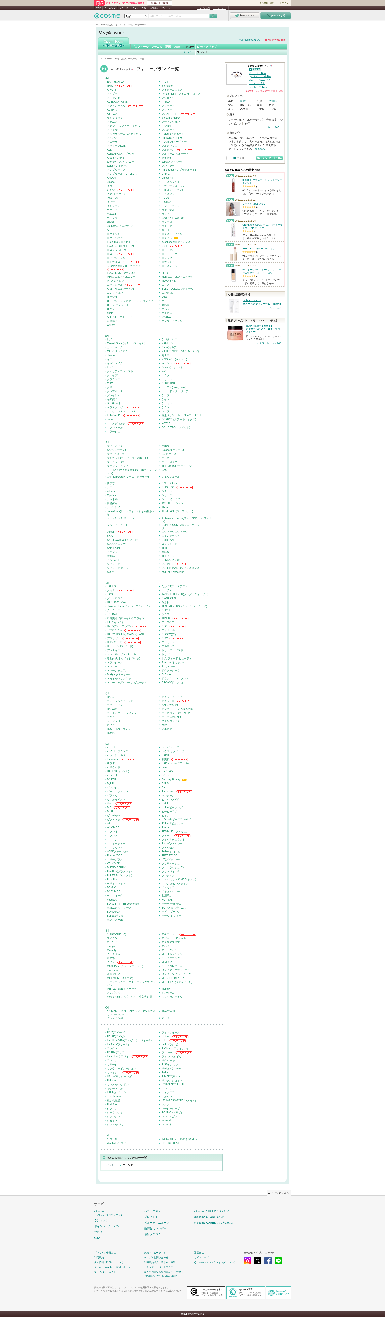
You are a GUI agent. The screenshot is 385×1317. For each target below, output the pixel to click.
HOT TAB (167, 899)
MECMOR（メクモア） (121, 978)
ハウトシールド (116, 755)
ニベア (111, 716)
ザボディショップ (117, 465)
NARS (110, 696)
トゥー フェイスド (172, 650)
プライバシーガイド (105, 1272)
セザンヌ (112, 551)
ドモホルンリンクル (119, 678)
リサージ (112, 1064)
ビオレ (165, 815)
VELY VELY (114, 863)
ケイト (165, 399)
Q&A (144, 8)
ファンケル (113, 835)
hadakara (112, 759)
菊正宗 (165, 355)
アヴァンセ (113, 97)
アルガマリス (169, 145)
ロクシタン (113, 1116)
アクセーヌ (168, 105)
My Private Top (276, 39)
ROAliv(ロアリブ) (172, 1112)
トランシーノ (115, 662)
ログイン (284, 3)
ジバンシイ (113, 507)
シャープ (167, 495)
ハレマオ (112, 775)
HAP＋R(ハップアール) (175, 763)
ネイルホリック (171, 720)
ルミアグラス (169, 1092)
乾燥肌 (273, 101)
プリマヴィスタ (171, 871)
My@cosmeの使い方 (250, 39)
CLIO (110, 383)
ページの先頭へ (280, 1192)
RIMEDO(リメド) (171, 1076)
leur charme (114, 1096)
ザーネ (165, 457)
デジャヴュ (113, 638)
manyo (111, 946)
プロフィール (140, 46)
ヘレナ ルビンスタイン (175, 883)
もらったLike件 (261, 76)
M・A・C (112, 942)
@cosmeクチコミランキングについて (214, 1262)
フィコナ (112, 839)
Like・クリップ (207, 46)
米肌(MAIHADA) (116, 934)
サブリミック (115, 445)
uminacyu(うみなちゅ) (120, 225)
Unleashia (167, 177)
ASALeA (112, 113)
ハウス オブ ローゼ (173, 751)
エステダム (168, 249)
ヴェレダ (112, 217)
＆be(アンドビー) (172, 161)
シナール (167, 491)
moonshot (113, 970)
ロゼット (112, 1120)
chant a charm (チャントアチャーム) (128, 606)
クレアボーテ (115, 391)
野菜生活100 (169, 1011)
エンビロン (168, 292)
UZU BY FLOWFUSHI (174, 217)
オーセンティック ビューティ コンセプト (131, 300)
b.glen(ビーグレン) (172, 807)
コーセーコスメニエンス (121, 411)
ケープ (165, 395)
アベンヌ (112, 137)
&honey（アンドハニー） (122, 161)
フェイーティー (116, 843)
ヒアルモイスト (116, 799)
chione (111, 355)
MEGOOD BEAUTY (173, 978)
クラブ (165, 375)
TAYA (110, 594)
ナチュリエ (168, 700)
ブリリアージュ (171, 863)
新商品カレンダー (155, 1228)
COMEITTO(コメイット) (176, 427)
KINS (110, 367)
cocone (111, 419)
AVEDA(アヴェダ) (117, 101)
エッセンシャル (116, 257)
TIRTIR (166, 618)
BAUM (165, 783)
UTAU (110, 221)
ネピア (111, 724)
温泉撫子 (112, 320)
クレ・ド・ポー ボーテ (175, 391)
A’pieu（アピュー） (173, 133)
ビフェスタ (113, 819)
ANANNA (167, 125)
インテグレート (116, 205)
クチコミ (157, 46)
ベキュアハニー (171, 891)
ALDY (110, 149)
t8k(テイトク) (115, 622)
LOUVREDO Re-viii (173, 1084)
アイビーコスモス (172, 89)
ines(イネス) (114, 197)
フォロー (188, 46)
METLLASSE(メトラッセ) (122, 988)
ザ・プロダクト (171, 461)
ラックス (112, 1048)
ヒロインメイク (171, 799)
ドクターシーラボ (172, 670)
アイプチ (112, 93)
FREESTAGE (169, 855)
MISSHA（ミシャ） (173, 954)
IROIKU (166, 201)
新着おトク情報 (159, 3)
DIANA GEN (169, 598)
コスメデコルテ (116, 423)
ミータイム (113, 954)
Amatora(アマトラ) (172, 137)
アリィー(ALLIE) (116, 145)
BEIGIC (111, 887)
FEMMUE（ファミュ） (175, 831)
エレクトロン (115, 292)
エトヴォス (113, 261)
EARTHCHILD (115, 81)
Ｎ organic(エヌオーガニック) (124, 265)
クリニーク (113, 387)
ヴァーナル (168, 209)
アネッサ (112, 129)
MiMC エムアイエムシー (121, 276)
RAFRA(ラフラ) (116, 1052)
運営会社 (199, 1252)
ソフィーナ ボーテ (118, 567)
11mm (165, 507)
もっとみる (273, 127)
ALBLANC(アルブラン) (120, 153)
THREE (166, 547)
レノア (165, 1104)
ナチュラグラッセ (172, 696)
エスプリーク (169, 253)
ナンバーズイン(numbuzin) (177, 708)
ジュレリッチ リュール (120, 518)
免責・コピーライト (155, 1252)
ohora (110, 312)
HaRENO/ (167, 771)
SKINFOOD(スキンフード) (122, 539)
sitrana (111, 491)
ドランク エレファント (175, 678)
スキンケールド (171, 535)
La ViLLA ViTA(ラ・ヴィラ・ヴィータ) (129, 1040)
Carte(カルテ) (169, 347)
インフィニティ (171, 205)
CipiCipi (111, 495)
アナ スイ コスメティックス (123, 125)
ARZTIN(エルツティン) (120, 288)
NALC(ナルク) (170, 704)
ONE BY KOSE (171, 1143)
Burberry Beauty (171, 779)
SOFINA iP (168, 563)
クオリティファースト (120, 371)
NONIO (111, 732)
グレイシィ (113, 395)
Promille (112, 879)
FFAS (165, 272)
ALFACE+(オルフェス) (120, 316)
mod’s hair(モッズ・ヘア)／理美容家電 (129, 996)
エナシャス (168, 261)
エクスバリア (115, 237)
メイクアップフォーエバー (177, 970)
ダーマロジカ (115, 598)
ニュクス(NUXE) (171, 716)
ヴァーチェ (113, 209)
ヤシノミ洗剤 (115, 1018)
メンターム (168, 992)
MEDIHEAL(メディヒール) (177, 982)
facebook (268, 1260)
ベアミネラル (169, 887)
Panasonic (168, 791)
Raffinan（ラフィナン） (175, 1048)
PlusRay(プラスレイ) (119, 871)
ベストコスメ (219, 8)
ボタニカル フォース (119, 907)
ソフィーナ (113, 563)
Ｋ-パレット (114, 403)
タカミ (111, 590)
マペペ (165, 946)
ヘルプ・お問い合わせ (156, 1257)
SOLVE (111, 571)
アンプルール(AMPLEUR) (122, 173)
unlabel (111, 181)
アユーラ (112, 141)
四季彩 (111, 483)
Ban (164, 787)
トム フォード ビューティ (177, 658)
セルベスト (113, 559)
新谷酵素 (112, 503)
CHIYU (166, 610)
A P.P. (110, 229)
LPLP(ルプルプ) (116, 1092)
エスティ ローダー (118, 249)
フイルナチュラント (173, 839)
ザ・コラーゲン (116, 461)
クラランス (113, 379)
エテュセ (167, 257)
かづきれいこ (169, 339)
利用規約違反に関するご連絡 (159, 1262)
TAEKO (111, 586)
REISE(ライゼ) (116, 1036)
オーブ (165, 300)
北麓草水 (167, 895)
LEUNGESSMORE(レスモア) (179, 1100)
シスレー (112, 487)
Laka (164, 1040)
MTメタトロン (115, 280)
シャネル (112, 499)
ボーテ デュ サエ (171, 903)
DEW (165, 638)
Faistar (166, 827)
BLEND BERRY (116, 867)
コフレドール (115, 427)
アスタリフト (169, 113)
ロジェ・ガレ (169, 1116)
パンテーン (168, 795)
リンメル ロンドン (118, 1084)
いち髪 (111, 189)
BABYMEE (113, 891)
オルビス (167, 312)
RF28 (165, 81)
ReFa (165, 1072)
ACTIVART (113, 109)
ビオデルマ (113, 815)
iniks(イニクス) (116, 193)
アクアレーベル (116, 105)
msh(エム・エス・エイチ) (177, 276)
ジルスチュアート (117, 524)
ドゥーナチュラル (117, 670)
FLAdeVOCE (114, 855)
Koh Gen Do (114, 415)
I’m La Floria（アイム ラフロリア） (182, 93)
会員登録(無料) (267, 3)
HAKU (165, 755)
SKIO (110, 535)
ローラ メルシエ (116, 1112)
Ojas (164, 296)
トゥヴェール (169, 654)
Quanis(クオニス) (172, 367)
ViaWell (111, 213)
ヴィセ (165, 213)
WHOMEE (113, 827)
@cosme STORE (209, 1216)
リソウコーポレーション (121, 1068)
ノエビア (167, 728)
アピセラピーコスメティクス (124, 133)
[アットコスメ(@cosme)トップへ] (107, 16)
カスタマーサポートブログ (158, 1267)
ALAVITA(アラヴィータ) (175, 141)
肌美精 (165, 759)
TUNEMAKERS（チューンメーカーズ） (185, 606)
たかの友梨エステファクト (177, 586)
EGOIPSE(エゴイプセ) (120, 245)
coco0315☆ (144, 69)
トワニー (112, 666)
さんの (264, 91)
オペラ (165, 308)
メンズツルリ (115, 992)
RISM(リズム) (170, 1064)
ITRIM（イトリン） (173, 189)
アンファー (168, 165)
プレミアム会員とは (105, 1252)
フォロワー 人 (258, 86)
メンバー (188, 52)
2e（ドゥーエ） (171, 666)
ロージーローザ (171, 1108)
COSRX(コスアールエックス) (179, 419)
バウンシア (113, 787)
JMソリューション (172, 503)
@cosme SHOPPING (212, 1211)
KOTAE (166, 423)
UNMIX (166, 173)
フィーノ (167, 835)
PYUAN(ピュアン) (172, 823)
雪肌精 (111, 555)
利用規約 (99, 1257)
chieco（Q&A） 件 (260, 80)
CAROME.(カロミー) (119, 351)
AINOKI (111, 89)
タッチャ (167, 590)
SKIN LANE (168, 539)
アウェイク (168, 97)
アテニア (112, 121)
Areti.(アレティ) (116, 157)
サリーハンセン (116, 453)
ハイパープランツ (117, 751)
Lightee (166, 1036)
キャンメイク (115, 363)
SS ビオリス (169, 453)
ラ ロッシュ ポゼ (171, 1056)
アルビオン (168, 149)
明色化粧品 (113, 974)
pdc (109, 823)
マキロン (112, 938)
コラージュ (113, 431)
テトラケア (168, 622)
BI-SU (110, 811)
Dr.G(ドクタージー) (118, 674)
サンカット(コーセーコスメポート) (127, 457)
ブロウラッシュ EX (173, 867)
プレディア (168, 875)
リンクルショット (172, 1080)
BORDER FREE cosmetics (123, 903)
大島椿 (165, 304)
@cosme (108, 1212)
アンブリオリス (116, 169)
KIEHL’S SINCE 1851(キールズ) (180, 351)
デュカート (168, 642)
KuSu (165, 371)
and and (166, 157)
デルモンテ (168, 646)
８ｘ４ (165, 229)
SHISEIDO (168, 487)
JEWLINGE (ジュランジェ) (177, 511)
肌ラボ (111, 763)
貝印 (109, 339)
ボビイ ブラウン (171, 911)
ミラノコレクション (173, 966)
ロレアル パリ (115, 1124)
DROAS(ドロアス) (172, 682)
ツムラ (165, 614)
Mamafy (112, 950)
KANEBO (167, 343)
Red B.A (112, 1104)
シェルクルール (171, 476)
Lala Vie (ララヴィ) (118, 1056)
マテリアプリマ (171, 942)
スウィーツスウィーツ (175, 531)
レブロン (112, 1108)
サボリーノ (168, 445)
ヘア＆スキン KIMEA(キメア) (179, 879)
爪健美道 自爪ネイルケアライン (125, 618)
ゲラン (165, 407)
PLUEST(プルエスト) (119, 875)
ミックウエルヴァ (172, 958)
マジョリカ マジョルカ (175, 938)
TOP (98, 8)
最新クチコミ (152, 1234)
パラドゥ (112, 795)
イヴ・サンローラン (173, 185)
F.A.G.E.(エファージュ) (121, 272)
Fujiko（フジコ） (172, 851)
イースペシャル (171, 181)
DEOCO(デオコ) (171, 634)
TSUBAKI (113, 614)
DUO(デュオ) (114, 642)
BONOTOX (113, 911)
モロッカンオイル (172, 996)
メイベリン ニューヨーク (176, 974)
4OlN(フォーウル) (117, 851)
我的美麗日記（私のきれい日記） (181, 1139)
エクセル (167, 237)
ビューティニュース (156, 1222)
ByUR (110, 783)
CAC (164, 469)
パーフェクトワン (117, 791)
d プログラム (114, 630)
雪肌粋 (165, 551)
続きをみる (261, 149)
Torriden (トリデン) (173, 662)
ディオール (168, 630)
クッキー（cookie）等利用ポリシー (113, 1267)
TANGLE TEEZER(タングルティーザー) (185, 594)
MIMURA (167, 962)
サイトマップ (201, 1257)
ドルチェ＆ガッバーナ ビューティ (127, 682)
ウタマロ (167, 221)
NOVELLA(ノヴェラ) (119, 728)
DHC (164, 626)
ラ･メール (167, 1052)
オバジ (111, 308)
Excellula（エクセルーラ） (123, 241)
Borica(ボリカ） (116, 915)
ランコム (112, 1060)
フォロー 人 (257, 83)
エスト (111, 253)
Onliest (111, 324)
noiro (164, 724)
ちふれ (165, 602)
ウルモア (167, 225)
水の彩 (111, 958)
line (278, 1260)
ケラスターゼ (115, 407)
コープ (165, 411)
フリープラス (115, 859)
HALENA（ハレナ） (119, 771)
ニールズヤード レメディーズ (124, 712)
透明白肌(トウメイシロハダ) (123, 658)
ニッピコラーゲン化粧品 (176, 712)
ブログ (135, 8)
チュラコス (113, 610)
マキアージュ (169, 934)
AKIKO (166, 101)
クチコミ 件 (257, 73)
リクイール (168, 1060)
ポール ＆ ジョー (171, 915)
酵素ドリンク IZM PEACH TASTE (182, 415)
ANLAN (111, 177)
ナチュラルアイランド (120, 700)
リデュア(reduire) (171, 1068)
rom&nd (166, 1120)
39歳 (243, 101)
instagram (247, 1260)
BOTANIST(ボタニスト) (175, 907)
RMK (110, 85)
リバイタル (113, 1072)
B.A (109, 807)
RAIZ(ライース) (116, 1032)
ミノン (111, 962)
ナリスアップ (115, 704)
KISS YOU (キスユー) (174, 359)
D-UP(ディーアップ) (119, 626)
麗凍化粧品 (113, 1100)
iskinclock (167, 85)
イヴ (109, 185)
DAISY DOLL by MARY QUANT (125, 634)
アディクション (171, 121)
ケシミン (167, 403)
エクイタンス (115, 233)
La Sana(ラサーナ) (118, 1044)
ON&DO (166, 316)
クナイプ (112, 375)
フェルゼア (168, 847)
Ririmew (111, 1080)
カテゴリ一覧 (203, 8)
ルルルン (167, 1096)
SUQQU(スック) (116, 543)
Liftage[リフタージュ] (119, 1076)
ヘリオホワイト (116, 883)
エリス (165, 284)
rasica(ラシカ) (170, 1044)
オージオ (112, 296)
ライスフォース (171, 1032)
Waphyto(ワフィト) (118, 1143)
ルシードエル (115, 1088)
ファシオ (112, 831)
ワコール (112, 1139)
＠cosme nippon (171, 117)
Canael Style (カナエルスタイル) (126, 343)
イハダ (165, 197)
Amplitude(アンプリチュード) (179, 169)
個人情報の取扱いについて (108, 1262)
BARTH (111, 779)
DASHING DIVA (116, 602)
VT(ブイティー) (171, 859)
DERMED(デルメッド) (120, 646)
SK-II (165, 245)
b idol (165, 803)
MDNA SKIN (169, 280)
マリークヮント (171, 950)
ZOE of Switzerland (173, 571)
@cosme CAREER (214, 1222)
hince (110, 803)
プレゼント (151, 1216)
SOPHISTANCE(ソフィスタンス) (181, 567)
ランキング (110, 8)
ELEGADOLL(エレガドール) (178, 288)
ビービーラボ (169, 811)
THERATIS (168, 555)
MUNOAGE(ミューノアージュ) (125, 966)
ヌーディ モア (115, 720)
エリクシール (115, 284)
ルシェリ (167, 1088)
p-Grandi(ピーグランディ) (176, 819)
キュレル (167, 363)
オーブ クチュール (118, 304)
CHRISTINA (169, 383)
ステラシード (169, 543)
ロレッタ (167, 1124)
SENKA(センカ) (171, 559)
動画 (168, 46)
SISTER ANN (169, 483)
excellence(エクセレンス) (176, 241)
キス (109, 359)
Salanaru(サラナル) (173, 449)
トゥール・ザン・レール (121, 654)
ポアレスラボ (115, 919)
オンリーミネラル (172, 320)
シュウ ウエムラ (171, 499)
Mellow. (166, 988)
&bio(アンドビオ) (117, 165)
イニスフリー (169, 193)
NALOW (112, 708)
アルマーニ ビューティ (175, 153)
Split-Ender (113, 547)
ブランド (123, 8)
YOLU (165, 1018)
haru (164, 767)
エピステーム (169, 265)
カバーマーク (115, 347)
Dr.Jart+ (166, 674)
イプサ (111, 201)
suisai (110, 531)
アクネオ (167, 109)
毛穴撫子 (112, 399)
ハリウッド (113, 767)
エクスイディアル (172, 233)
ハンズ (165, 775)
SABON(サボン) (116, 449)
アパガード (168, 129)
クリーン (167, 379)
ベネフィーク (115, 895)
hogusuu (112, 899)
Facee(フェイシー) (172, 843)
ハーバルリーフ (171, 747)
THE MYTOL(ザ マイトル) (177, 465)
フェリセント (115, 847)
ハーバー (112, 747)
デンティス (113, 650)
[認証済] (254, 68)
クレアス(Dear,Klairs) (174, 387)
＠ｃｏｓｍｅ (115, 117)
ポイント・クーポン (107, 1226)
